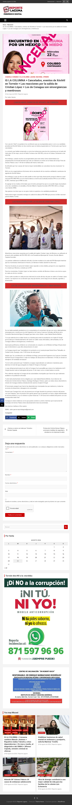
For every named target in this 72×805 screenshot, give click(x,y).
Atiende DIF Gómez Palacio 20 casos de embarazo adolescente (17, 780)
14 (45, 554)
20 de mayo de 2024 (11, 94)
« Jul (5, 568)
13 (36, 554)
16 (63, 554)
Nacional (59, 1)
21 (45, 557)
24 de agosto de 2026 (10, 753)
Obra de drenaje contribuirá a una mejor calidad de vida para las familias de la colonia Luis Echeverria (51, 782)
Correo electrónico (11, 483)
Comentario (9, 452)
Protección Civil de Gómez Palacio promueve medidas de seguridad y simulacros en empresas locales (53, 430)
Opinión (46, 77)
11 (18, 554)
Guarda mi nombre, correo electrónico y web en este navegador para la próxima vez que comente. (35, 501)
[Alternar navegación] (5, 20)
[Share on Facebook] (2, 400)
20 (36, 557)
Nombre (8, 475)
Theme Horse (39, 801)
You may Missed (11, 712)
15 (54, 554)
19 (27, 557)
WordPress (61, 801)
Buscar (66, 527)
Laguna (32, 77)
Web (6, 491)
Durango (15, 77)
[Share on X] (2, 404)
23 (63, 557)
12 (27, 554)
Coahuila (8, 77)
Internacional (50, 1)
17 (8, 557)
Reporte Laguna (23, 94)
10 (8, 554)
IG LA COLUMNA (24, 77)
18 (18, 557)
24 (8, 561)
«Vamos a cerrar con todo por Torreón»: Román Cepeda (20, 429)
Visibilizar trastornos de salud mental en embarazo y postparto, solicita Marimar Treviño (51, 739)
